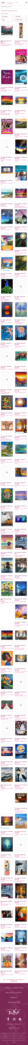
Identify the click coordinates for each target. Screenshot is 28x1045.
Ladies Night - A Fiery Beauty (6, 672)
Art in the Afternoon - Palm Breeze (21, 463)
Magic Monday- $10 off (6, 229)
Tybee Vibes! (4, 206)
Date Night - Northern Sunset (20, 114)
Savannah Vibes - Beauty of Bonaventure (7, 718)
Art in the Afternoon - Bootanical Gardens (20, 649)
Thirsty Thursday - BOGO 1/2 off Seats (21, 91)
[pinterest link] (20, 1019)
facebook (8, 1019)
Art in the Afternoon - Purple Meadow (20, 323)
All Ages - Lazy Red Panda (21, 369)
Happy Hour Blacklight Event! (6, 160)
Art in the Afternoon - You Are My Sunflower (21, 44)
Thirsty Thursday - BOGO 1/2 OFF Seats (21, 625)
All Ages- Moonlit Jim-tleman (6, 509)
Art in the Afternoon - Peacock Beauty (6, 300)
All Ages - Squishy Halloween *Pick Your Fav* (21, 695)
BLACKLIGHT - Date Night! (7, 369)
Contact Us (14, 1028)
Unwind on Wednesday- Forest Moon (20, 253)
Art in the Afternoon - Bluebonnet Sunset (6, 114)
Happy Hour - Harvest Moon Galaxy (20, 346)
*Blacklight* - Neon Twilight (7, 485)
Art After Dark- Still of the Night (7, 323)
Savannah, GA (4, 6)
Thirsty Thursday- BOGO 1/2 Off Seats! (7, 277)
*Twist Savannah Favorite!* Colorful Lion (21, 718)
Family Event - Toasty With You (7, 184)
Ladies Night (18, 299)
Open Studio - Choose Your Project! (6, 91)
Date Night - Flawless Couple (6, 928)
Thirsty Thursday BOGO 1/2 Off (7, 835)
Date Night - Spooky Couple (6, 742)
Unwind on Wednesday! (20, 601)
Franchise (14, 1002)
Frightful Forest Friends (20, 904)
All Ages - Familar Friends (21, 927)
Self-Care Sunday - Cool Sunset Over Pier (6, 765)
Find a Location (14, 988)
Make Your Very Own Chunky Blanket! (20, 556)
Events (16, 2)
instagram (14, 1019)
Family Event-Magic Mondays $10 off (5, 393)
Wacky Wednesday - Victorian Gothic (20, 788)
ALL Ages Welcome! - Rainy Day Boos (20, 881)
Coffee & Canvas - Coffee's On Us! (21, 509)
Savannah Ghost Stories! (6, 857)
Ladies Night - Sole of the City (21, 486)
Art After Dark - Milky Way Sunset (21, 160)
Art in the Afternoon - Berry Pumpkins (7, 532)
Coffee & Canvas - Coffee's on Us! (21, 137)
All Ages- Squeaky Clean (20, 741)
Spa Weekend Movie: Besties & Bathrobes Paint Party (21, 207)
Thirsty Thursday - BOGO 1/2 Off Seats (21, 439)
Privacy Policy (14, 1024)
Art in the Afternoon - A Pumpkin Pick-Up (20, 811)
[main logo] (3, 2)
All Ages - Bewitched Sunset (6, 556)
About (14, 998)
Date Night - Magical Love (21, 857)
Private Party (14, 993)
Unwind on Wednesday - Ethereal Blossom (6, 45)
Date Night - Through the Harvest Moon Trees (21, 672)
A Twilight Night (18, 578)
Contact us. (14, 980)
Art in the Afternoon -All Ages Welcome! (6, 346)
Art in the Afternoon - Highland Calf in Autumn (6, 439)
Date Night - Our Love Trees (20, 532)
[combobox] (7, 16)
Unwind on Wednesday (20, 415)
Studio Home (10, 2)
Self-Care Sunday (5, 950)
